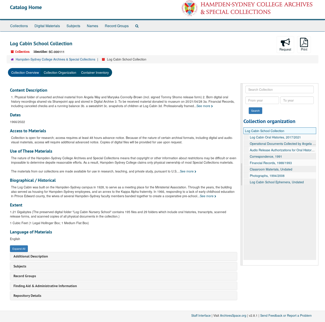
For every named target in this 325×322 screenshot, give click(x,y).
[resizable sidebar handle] (242, 174)
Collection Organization (60, 72)
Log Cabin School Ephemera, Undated (277, 182)
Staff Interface (201, 315)
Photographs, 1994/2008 (267, 175)
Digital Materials (47, 25)
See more (204, 106)
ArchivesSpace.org (233, 315)
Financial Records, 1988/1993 (271, 163)
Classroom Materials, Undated (271, 169)
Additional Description (30, 256)
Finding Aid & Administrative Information (45, 286)
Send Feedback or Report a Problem (286, 315)
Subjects (73, 25)
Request (285, 49)
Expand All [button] (18, 248)
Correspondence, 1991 (266, 156)
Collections (19, 25)
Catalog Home (26, 7)
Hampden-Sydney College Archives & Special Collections (55, 59)
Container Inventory (95, 72)
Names (92, 25)
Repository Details (27, 295)
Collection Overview (25, 72)
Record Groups (117, 25)
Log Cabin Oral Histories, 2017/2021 (275, 137)
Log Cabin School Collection (264, 131)
